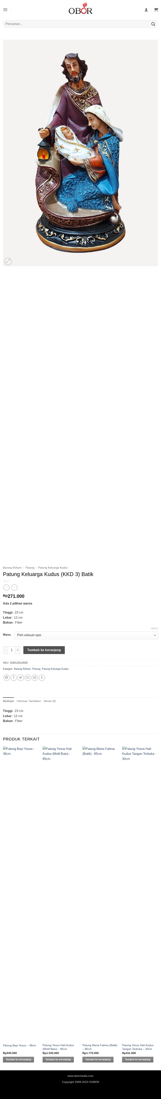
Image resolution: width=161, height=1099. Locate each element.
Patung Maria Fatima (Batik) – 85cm (99, 1047)
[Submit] (153, 24)
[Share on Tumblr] (42, 677)
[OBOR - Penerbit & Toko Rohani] (80, 9)
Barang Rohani (12, 567)
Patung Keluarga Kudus (53, 567)
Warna (7, 634)
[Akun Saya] (146, 9)
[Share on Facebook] (13, 677)
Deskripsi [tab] (8, 701)
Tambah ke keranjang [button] (18, 1059)
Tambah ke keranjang (44, 650)
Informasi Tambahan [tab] (29, 701)
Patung (30, 567)
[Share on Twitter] (20, 677)
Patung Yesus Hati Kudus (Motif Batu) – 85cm (58, 1047)
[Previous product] (14, 587)
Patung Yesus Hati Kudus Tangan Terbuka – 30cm (138, 1047)
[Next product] (6, 587)
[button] (5, 9)
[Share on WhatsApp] (6, 677)
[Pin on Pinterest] (35, 677)
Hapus (154, 628)
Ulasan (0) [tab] (50, 701)
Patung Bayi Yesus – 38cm (19, 1045)
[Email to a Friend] (28, 677)
